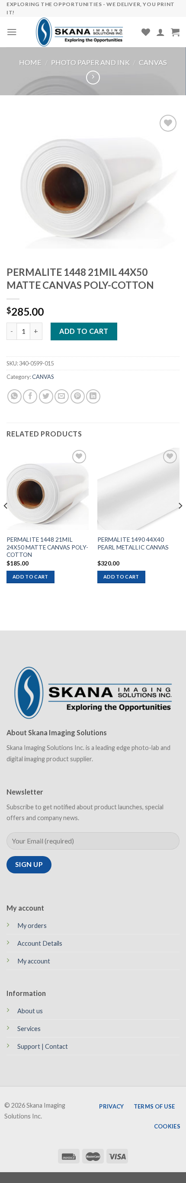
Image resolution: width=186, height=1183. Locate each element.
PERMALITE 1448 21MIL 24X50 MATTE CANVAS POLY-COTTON (47, 547)
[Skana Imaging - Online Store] (79, 32)
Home (30, 62)
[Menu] (11, 31)
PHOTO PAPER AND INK (90, 62)
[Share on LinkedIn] (93, 396)
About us (30, 1011)
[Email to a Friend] (62, 396)
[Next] (180, 523)
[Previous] (6, 523)
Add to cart (83, 331)
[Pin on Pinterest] (78, 396)
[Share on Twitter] (46, 396)
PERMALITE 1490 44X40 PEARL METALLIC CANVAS (133, 543)
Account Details (39, 943)
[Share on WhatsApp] (14, 396)
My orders (32, 925)
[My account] (160, 32)
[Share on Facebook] (30, 396)
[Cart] (175, 32)
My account (33, 961)
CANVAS (153, 62)
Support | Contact (42, 1046)
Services (29, 1028)
